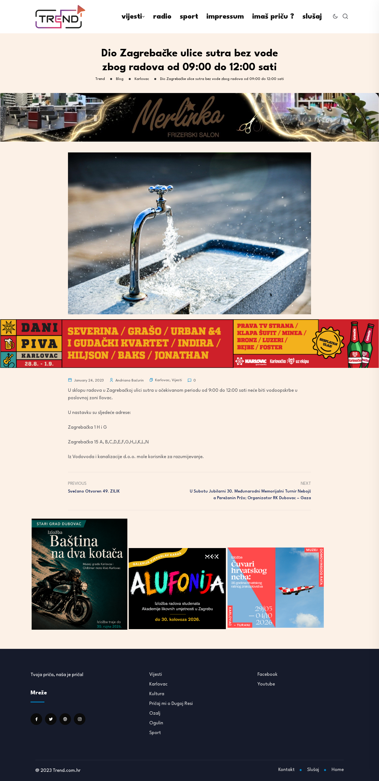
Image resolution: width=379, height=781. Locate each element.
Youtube (266, 684)
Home (338, 769)
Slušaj (313, 769)
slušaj (312, 16)
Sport (155, 732)
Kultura (156, 694)
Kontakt (286, 769)
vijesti (132, 16)
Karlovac (162, 380)
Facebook (267, 674)
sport (189, 16)
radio (162, 16)
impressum (225, 16)
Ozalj (154, 713)
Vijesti (177, 380)
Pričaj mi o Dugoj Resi (171, 703)
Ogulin (156, 723)
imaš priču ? (273, 16)
